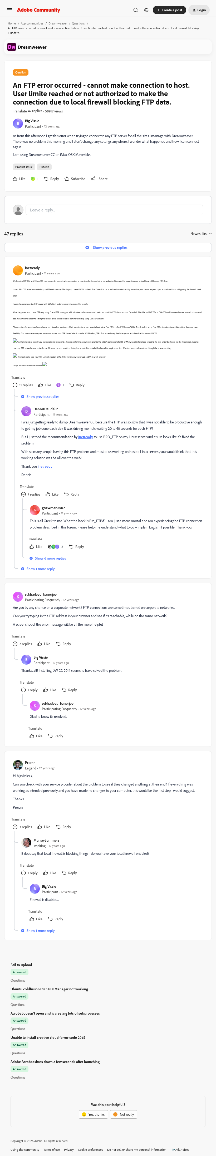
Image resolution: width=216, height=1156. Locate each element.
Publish (44, 167)
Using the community (25, 1150)
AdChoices (182, 1150)
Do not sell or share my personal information (136, 1150)
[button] (9, 11)
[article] (107, 327)
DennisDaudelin (45, 409)
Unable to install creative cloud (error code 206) (48, 1037)
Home (12, 23)
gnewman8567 (53, 507)
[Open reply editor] (108, 210)
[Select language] (146, 10)
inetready (32, 267)
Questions (78, 23)
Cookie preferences (90, 1150)
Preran (30, 762)
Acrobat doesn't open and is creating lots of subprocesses (55, 1013)
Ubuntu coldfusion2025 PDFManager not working (49, 989)
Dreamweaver (57, 23)
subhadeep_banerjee (41, 594)
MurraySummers (46, 840)
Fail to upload (21, 964)
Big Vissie (32, 120)
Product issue (24, 167)
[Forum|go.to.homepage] (38, 10)
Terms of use (51, 1150)
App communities (32, 23)
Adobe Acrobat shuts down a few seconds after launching (55, 1061)
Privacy (69, 1150)
